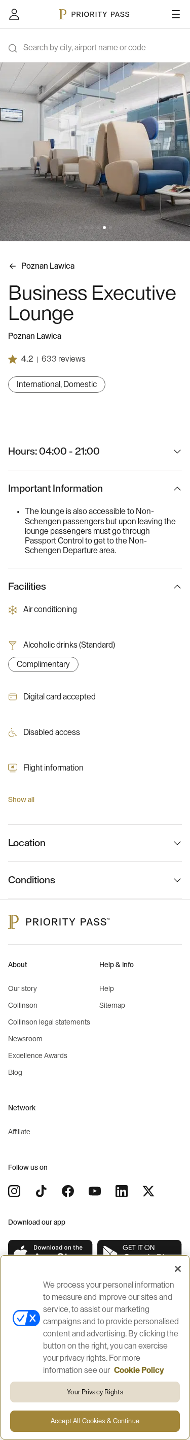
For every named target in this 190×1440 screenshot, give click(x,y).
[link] (50, 1254)
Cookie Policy (139, 1370)
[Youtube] (95, 1191)
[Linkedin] (122, 1191)
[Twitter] (148, 1191)
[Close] (178, 1269)
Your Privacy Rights (95, 1392)
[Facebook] (68, 1191)
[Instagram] (14, 1191)
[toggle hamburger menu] (176, 14)
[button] (80, 227)
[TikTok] (41, 1191)
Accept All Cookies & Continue (95, 1421)
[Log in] (14, 14)
